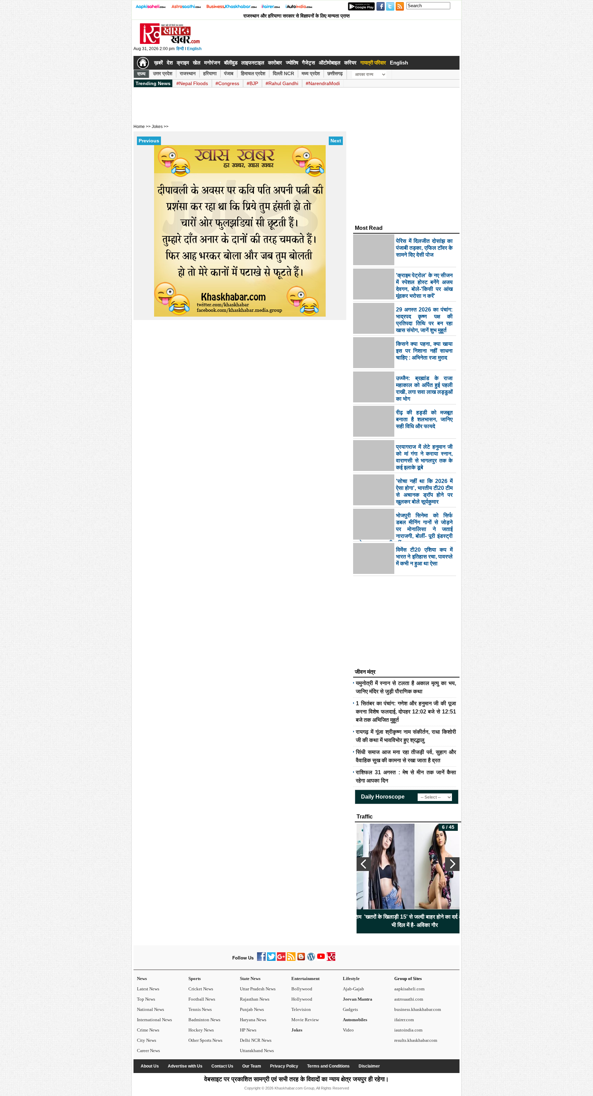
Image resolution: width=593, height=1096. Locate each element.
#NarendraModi (323, 83)
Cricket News (200, 988)
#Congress (227, 83)
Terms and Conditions (328, 1066)
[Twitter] (271, 959)
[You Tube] (321, 959)
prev (364, 864)
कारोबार (275, 63)
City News (146, 1040)
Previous (149, 140)
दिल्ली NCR (283, 73)
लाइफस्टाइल (252, 63)
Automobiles (355, 1019)
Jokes (296, 1030)
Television (301, 1009)
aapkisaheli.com (409, 988)
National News (150, 1009)
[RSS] (291, 959)
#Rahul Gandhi (282, 83)
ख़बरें (158, 63)
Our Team (251, 1066)
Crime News (148, 1030)
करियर (350, 63)
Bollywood (301, 988)
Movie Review (305, 1019)
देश (170, 63)
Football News (201, 999)
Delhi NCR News (255, 1040)
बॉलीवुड (230, 63)
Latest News (148, 988)
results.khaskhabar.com (415, 1040)
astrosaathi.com (408, 999)
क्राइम (183, 63)
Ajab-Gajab (353, 988)
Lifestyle (351, 978)
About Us (150, 1066)
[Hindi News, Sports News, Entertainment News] (142, 63)
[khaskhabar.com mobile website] (331, 959)
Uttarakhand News (257, 1050)
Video (348, 1030)
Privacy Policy (284, 1066)
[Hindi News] (169, 42)
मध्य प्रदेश (311, 73)
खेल (196, 63)
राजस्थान (188, 73)
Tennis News (200, 1009)
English (194, 48)
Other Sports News (205, 1040)
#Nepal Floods (192, 83)
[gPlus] (281, 959)
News (142, 978)
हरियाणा (210, 73)
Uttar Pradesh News (258, 988)
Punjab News (252, 1009)
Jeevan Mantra (357, 999)
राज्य (141, 73)
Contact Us (222, 1066)
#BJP (252, 83)
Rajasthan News (254, 999)
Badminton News (204, 1019)
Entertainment (305, 978)
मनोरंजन (212, 63)
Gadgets (350, 1009)
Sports (194, 978)
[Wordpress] (311, 959)
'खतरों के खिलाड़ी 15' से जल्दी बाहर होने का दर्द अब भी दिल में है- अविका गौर (408, 921)
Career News (148, 1050)
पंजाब (228, 73)
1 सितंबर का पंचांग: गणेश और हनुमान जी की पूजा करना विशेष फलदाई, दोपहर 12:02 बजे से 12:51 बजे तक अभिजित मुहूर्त (406, 711)
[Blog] (301, 959)
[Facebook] (261, 959)
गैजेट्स (308, 63)
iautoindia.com (408, 1030)
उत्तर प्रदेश (162, 73)
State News (250, 978)
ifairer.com (404, 1019)
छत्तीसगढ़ (335, 73)
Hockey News (201, 1030)
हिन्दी (180, 48)
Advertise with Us (185, 1066)
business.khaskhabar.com (417, 1009)
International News (154, 1019)
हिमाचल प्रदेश (253, 73)
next (452, 864)
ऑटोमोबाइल (329, 63)
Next (335, 140)
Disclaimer (369, 1066)
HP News (248, 1030)
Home (139, 126)
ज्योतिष (292, 63)
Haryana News (253, 1019)
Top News (146, 999)
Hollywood (301, 999)
